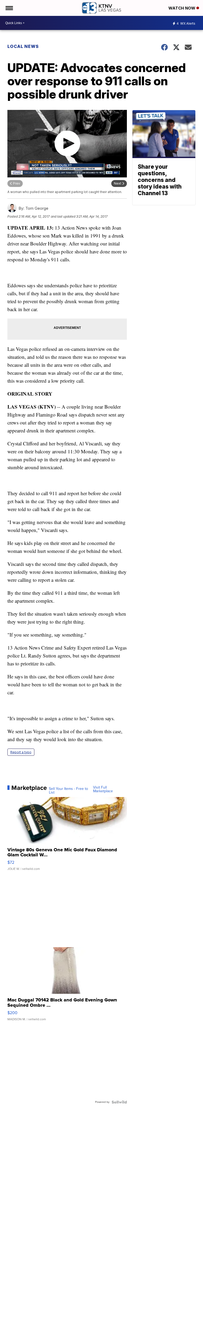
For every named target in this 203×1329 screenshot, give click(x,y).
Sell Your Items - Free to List (68, 790)
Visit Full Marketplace (103, 789)
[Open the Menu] (9, 8)
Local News (23, 46)
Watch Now (182, 8)
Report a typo (20, 752)
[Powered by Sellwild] (119, 1102)
